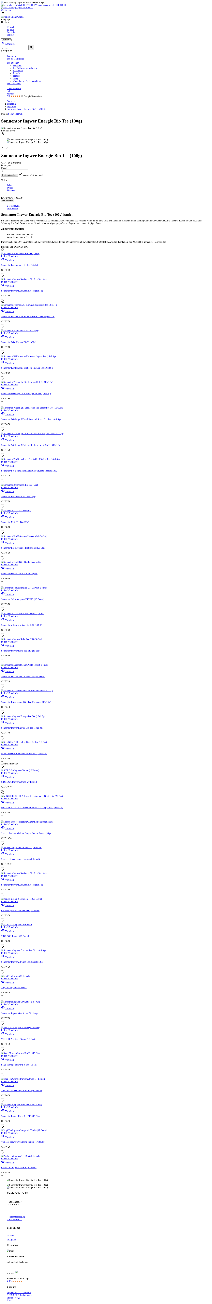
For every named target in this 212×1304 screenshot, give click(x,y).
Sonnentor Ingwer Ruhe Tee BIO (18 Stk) (20, 650)
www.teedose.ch (14, 1219)
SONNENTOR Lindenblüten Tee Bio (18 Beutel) (24, 753)
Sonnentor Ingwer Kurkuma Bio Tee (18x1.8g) (22, 290)
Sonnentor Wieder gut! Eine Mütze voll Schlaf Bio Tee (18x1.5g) (31, 419)
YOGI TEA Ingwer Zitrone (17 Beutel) (19, 1039)
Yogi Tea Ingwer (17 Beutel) (14, 987)
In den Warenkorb (9, 175)
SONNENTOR (15, 114)
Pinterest (11, 190)
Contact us (6, 10)
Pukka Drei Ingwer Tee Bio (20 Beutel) (19, 1167)
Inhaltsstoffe (12, 208)
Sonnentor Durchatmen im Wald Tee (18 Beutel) (23, 676)
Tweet (10, 187)
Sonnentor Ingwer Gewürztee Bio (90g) (19, 1013)
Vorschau (7, 260)
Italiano (10, 35)
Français (11, 32)
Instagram (11, 1239)
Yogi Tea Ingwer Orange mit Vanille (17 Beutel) (23, 1142)
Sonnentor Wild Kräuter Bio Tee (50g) (18, 342)
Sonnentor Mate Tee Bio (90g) (15, 522)
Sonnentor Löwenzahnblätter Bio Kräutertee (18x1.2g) (26, 702)
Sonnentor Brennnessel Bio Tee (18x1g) (19, 265)
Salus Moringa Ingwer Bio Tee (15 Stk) (19, 1064)
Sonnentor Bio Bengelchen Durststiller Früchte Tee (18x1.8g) (29, 470)
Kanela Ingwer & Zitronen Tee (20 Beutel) (20, 910)
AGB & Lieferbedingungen (19, 1295)
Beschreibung (13, 206)
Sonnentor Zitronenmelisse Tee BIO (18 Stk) (21, 625)
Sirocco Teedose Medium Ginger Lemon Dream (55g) (26, 833)
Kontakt (29, 7)
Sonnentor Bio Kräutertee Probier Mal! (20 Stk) (23, 548)
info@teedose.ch (17, 1217)
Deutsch (10, 27)
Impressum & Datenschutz (19, 1292)
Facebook (11, 1235)
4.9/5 (9, 1281)
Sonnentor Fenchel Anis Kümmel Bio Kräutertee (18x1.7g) (28, 316)
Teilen (10, 185)
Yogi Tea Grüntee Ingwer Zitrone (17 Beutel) (21, 1090)
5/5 (8, 96)
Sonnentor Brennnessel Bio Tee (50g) (18, 496)
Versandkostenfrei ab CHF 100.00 (50, 5)
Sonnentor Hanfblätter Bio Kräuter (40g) (19, 573)
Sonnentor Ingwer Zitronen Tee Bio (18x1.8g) (22, 962)
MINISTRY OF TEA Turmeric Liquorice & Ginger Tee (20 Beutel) (32, 807)
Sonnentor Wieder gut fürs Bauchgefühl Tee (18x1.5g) (26, 393)
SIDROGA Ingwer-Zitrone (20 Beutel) (19, 782)
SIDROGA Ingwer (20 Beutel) (15, 936)
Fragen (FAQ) (13, 1297)
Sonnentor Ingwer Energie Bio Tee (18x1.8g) (22, 728)
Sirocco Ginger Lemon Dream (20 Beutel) (20, 859)
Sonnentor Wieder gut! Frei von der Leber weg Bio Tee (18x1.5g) (31, 445)
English (10, 29)
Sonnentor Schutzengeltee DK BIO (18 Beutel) (22, 599)
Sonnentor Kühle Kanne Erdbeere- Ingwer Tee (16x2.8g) (27, 368)
